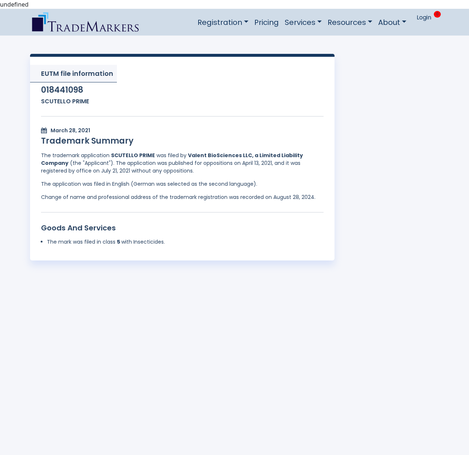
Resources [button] (347, 22)
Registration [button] (219, 22)
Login (424, 17)
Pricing (266, 22)
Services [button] (300, 22)
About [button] (389, 22)
